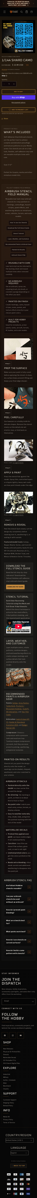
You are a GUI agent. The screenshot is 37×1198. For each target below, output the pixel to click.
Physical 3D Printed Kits (11, 1052)
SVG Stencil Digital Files (11, 1063)
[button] (4, 11)
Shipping (4, 69)
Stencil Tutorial (18, 233)
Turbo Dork (10, 706)
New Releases (8, 1049)
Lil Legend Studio (18, 463)
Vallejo (15, 703)
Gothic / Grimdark (9, 1080)
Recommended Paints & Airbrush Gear (18, 244)
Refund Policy (8, 1106)
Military (5, 1077)
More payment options (18, 102)
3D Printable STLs (9, 1060)
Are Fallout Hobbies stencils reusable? (14, 887)
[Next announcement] (33, 3)
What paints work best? (16, 931)
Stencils (6, 1054)
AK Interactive (11, 712)
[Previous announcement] (4, 3)
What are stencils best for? (15, 922)
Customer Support (9, 1100)
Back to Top (18, 1165)
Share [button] (6, 118)
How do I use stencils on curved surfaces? (16, 941)
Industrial (6, 1074)
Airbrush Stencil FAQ (18, 255)
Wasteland (7, 1086)
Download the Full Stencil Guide (18, 228)
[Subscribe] (32, 1001)
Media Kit (6, 1117)
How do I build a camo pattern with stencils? (15, 952)
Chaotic (6, 1089)
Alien (5, 1083)
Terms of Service (9, 1122)
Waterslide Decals (9, 1057)
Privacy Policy (8, 1119)
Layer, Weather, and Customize (18, 239)
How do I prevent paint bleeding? (15, 911)
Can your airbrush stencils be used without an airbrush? (15, 899)
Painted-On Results (18, 250)
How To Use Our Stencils (18, 223)
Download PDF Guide (15, 587)
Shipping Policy (8, 1103)
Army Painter (24, 703)
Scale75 (26, 709)
